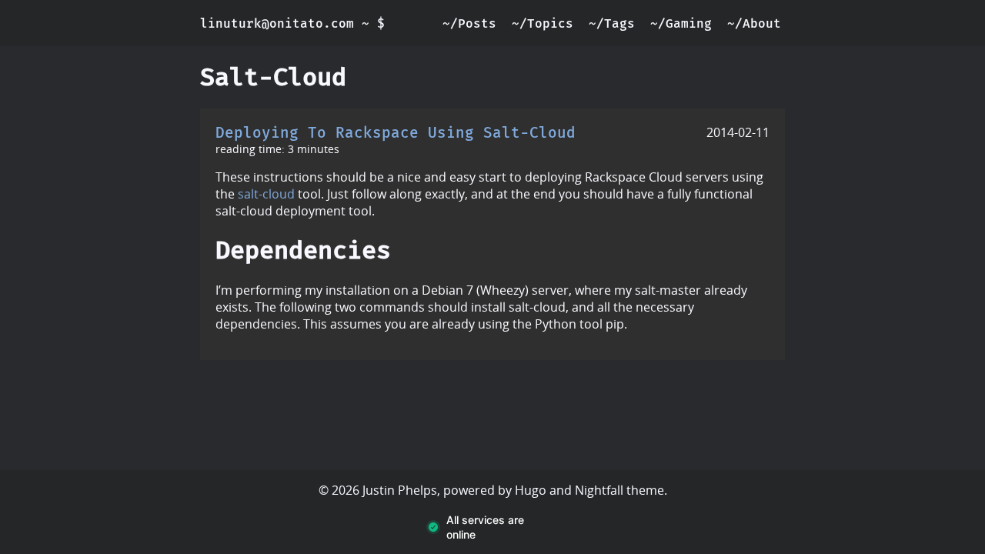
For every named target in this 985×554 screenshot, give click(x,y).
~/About (754, 23)
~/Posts (469, 23)
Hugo (530, 490)
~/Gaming (681, 23)
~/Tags (612, 23)
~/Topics (542, 23)
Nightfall (599, 490)
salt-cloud (266, 193)
